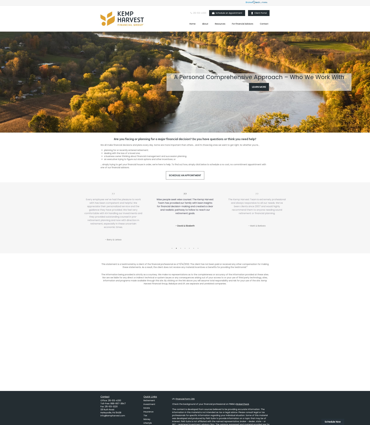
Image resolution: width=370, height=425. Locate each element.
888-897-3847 (118, 403)
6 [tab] (193, 248)
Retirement (149, 400)
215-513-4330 (199, 13)
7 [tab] (198, 248)
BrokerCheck (242, 404)
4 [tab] (185, 248)
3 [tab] (180, 248)
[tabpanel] (185, 205)
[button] (192, 24)
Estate (147, 408)
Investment (149, 404)
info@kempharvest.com (112, 415)
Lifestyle (148, 423)
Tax (145, 415)
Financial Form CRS (185, 398)
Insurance (148, 411)
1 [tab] (172, 248)
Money (147, 419)
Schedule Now (333, 421)
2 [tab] (176, 248)
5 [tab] (189, 248)
